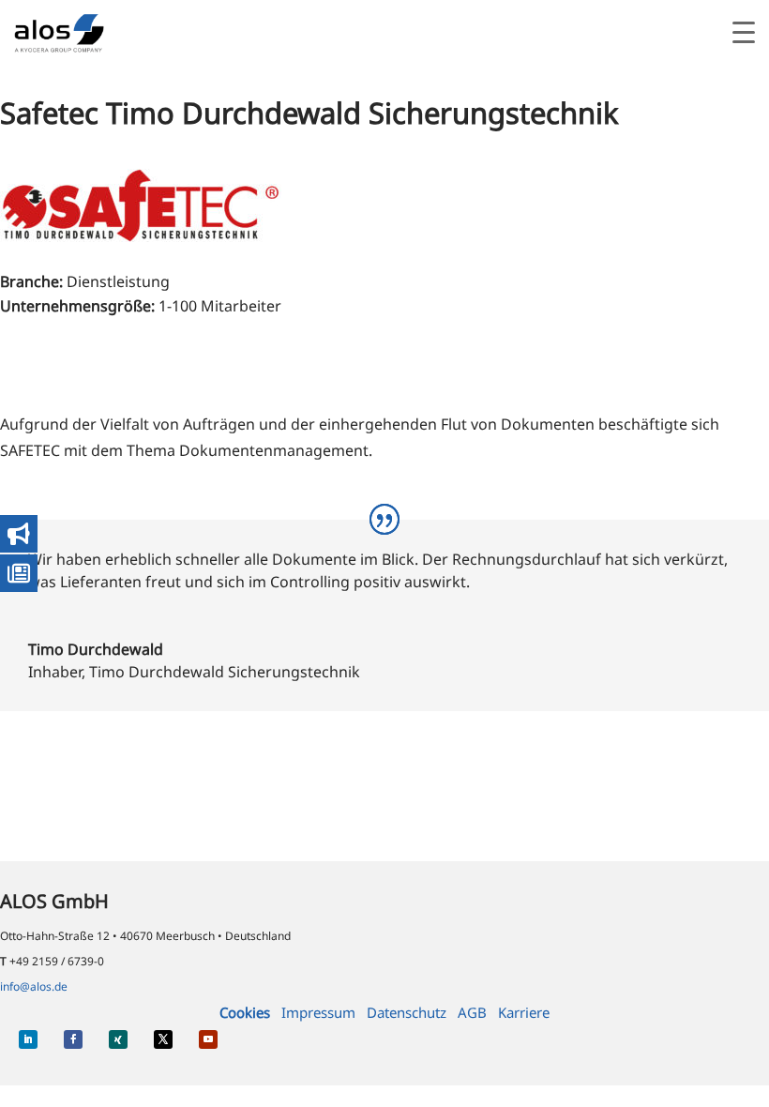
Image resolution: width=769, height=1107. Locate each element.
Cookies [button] (244, 1012)
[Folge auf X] (163, 1039)
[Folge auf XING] (118, 1039)
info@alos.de (34, 986)
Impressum (318, 1012)
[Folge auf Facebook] (73, 1039)
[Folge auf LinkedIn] (28, 1039)
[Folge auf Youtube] (208, 1039)
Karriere (524, 1012)
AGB (472, 1012)
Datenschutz (406, 1012)
